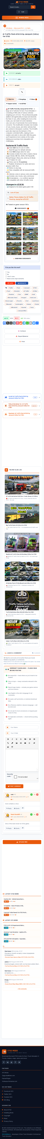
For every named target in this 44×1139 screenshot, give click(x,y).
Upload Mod (23, 842)
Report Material (23, 336)
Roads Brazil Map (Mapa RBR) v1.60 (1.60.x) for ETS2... (20, 984)
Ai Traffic (27, 28)
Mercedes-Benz (12, 297)
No (8, 274)
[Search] (33, 7)
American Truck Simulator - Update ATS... (15, 932)
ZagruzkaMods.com (8, 1075)
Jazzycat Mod (22, 310)
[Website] (22, 92)
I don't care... (11, 276)
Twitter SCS (7, 1094)
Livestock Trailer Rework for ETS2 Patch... (15, 912)
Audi (33, 294)
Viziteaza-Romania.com (9, 1081)
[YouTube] (11, 1062)
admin (7, 41)
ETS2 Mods (9, 28)
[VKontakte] (7, 1062)
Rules (5, 1118)
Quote (17, 808)
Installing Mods (8, 1112)
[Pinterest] (15, 1062)
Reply (9, 808)
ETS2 (35, 288)
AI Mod (35, 291)
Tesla (32, 307)
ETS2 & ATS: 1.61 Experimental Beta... (14, 925)
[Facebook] (3, 1062)
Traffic (11, 288)
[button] (8, 739)
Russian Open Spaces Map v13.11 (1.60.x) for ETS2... (20, 957)
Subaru (29, 304)
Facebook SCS (8, 1091)
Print (23, 341)
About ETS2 (7, 1110)
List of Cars (14, 192)
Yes (8, 272)
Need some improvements (15, 278)
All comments (22, 989)
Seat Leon (33, 297)
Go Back (23, 331)
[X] (19, 1062)
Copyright (7, 1115)
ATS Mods (5, 1072)
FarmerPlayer (6, 1078)
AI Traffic (26, 291)
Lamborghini (19, 304)
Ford (27, 301)
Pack (18, 288)
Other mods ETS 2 (19, 28)
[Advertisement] (22, 369)
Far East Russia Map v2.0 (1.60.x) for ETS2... (17, 966)
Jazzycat (26, 288)
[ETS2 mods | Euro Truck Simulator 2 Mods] (4, 26)
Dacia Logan (9, 301)
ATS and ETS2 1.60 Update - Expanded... (15, 939)
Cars (19, 294)
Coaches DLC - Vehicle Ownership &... (14, 899)
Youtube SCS (8, 1097)
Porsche (19, 301)
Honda (37, 304)
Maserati (9, 304)
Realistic (11, 294)
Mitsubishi (14, 307)
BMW (26, 294)
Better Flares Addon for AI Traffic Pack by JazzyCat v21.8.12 (21, 198)
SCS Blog (7, 1100)
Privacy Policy (8, 1121)
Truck (8, 291)
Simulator (17, 291)
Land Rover (36, 301)
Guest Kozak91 (15, 814)
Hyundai (24, 307)
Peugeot (24, 297)
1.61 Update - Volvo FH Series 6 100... (14, 906)
